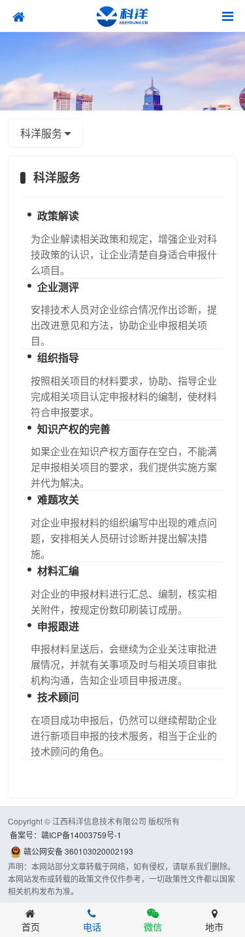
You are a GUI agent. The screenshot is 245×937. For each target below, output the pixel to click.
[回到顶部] (222, 882)
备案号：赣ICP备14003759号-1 (66, 834)
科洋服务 (42, 133)
